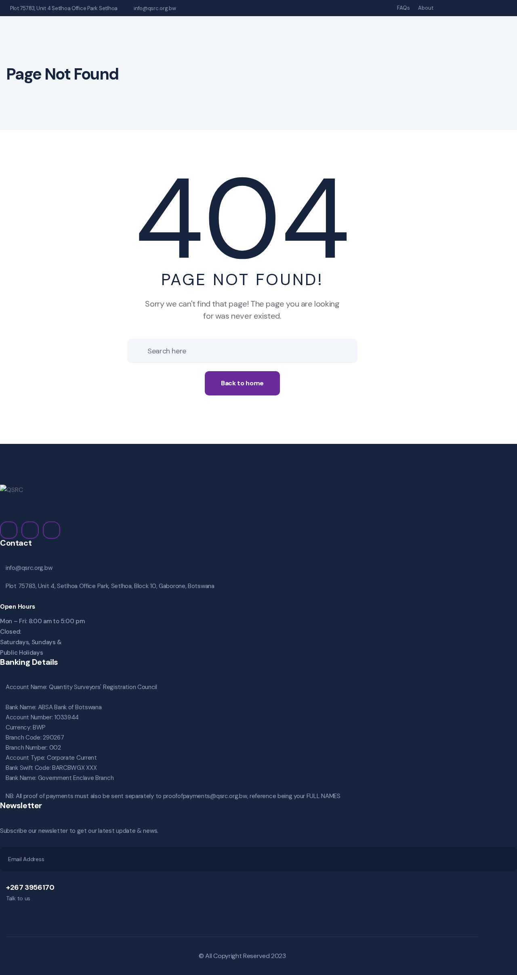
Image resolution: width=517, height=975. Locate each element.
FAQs (403, 7)
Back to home (242, 383)
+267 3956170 (30, 887)
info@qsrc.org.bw (155, 8)
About (425, 7)
